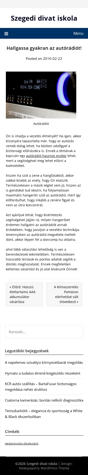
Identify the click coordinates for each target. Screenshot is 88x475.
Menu (78, 33)
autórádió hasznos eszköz (46, 155)
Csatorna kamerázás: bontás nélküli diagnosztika (44, 400)
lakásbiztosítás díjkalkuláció (21, 443)
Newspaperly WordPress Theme (44, 468)
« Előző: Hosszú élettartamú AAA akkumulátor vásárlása (22, 294)
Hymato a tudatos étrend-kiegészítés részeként (42, 373)
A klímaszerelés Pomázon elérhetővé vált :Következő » (66, 294)
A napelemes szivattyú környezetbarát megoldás (44, 362)
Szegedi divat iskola (44, 18)
